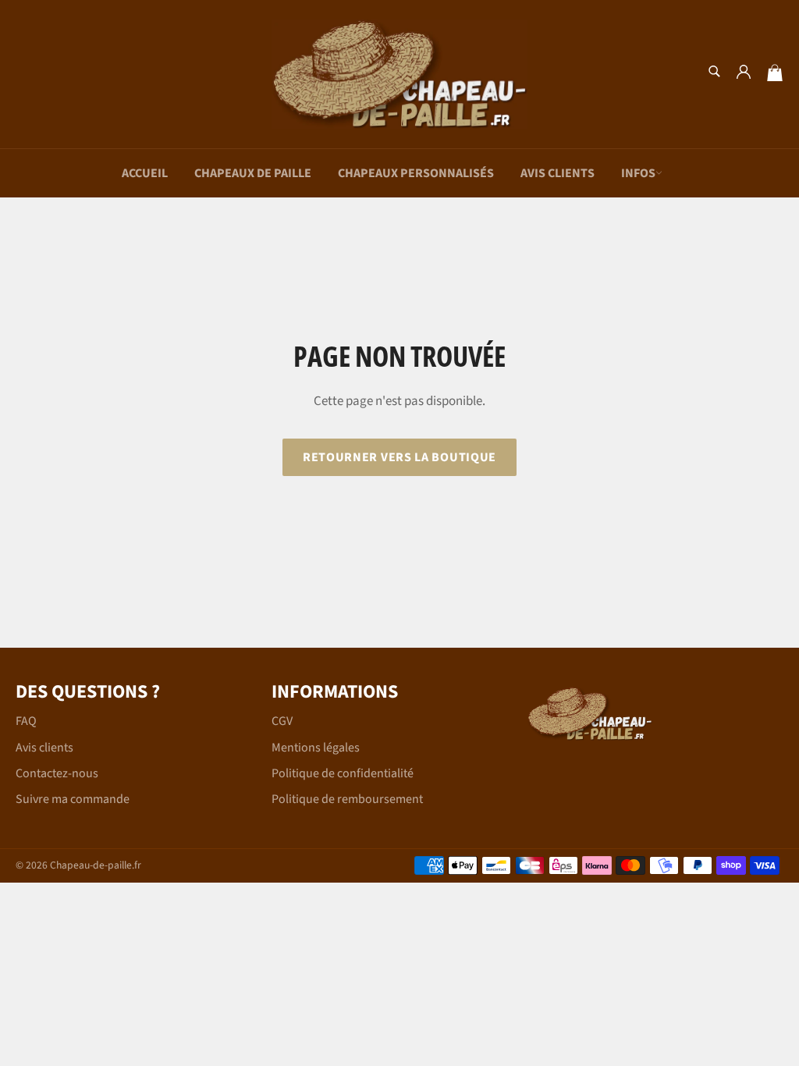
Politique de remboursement (347, 799)
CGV (282, 721)
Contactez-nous (57, 773)
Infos (638, 173)
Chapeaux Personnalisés (416, 173)
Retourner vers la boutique (399, 457)
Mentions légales (316, 747)
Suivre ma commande (73, 799)
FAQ (26, 721)
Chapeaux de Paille (252, 173)
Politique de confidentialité (343, 773)
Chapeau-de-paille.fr (95, 865)
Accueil (145, 173)
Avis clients (557, 173)
